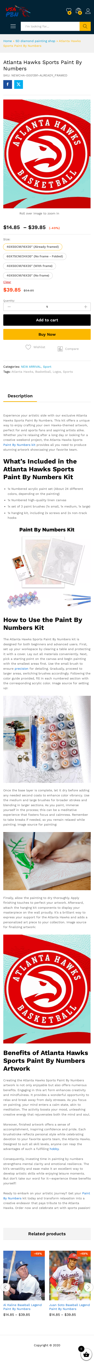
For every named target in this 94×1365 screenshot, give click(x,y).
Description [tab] (20, 396)
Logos (57, 371)
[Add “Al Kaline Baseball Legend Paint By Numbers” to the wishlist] (33, 1297)
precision (21, 668)
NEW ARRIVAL (31, 366)
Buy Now (47, 334)
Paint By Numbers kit (19, 445)
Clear (7, 281)
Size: (6, 239)
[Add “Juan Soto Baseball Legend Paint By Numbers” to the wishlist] (79, 1297)
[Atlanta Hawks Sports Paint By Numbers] (7, 84)
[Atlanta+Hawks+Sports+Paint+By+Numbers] (18, 84)
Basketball (43, 371)
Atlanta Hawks (22, 371)
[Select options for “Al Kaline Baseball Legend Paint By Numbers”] (13, 1297)
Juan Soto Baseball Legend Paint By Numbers (69, 1307)
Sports (68, 371)
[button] (32, 247)
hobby (54, 1149)
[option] (24, 1287)
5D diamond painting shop (35, 41)
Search (85, 26)
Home (7, 41)
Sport (47, 366)
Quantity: (9, 300)
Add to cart (47, 320)
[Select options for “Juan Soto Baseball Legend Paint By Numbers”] (59, 1297)
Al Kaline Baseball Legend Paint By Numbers (22, 1307)
